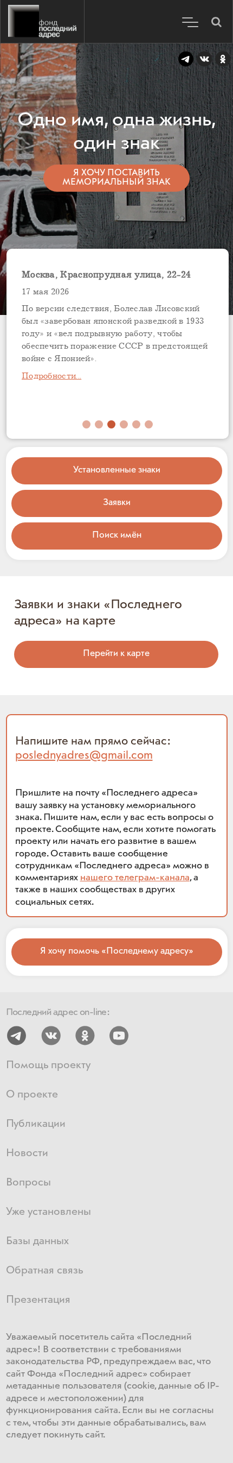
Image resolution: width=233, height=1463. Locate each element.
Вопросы (28, 1182)
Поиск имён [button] (116, 535)
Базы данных (37, 1241)
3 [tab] (111, 424)
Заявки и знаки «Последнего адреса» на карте (98, 612)
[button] (216, 22)
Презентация (38, 1300)
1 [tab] (86, 424)
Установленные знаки (116, 470)
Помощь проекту (48, 1065)
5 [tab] (136, 424)
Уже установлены (48, 1212)
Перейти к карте (116, 653)
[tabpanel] (117, 345)
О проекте (32, 1094)
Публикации (36, 1124)
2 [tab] (99, 424)
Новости (27, 1153)
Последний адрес (42, 21)
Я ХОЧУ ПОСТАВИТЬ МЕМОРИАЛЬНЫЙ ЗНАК (116, 177)
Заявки (117, 502)
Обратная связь (44, 1270)
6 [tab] (149, 424)
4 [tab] (124, 424)
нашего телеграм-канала (135, 878)
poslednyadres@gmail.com (84, 755)
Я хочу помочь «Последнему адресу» (116, 951)
